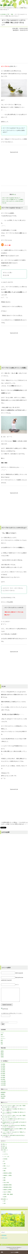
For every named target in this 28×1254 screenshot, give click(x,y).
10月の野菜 (3, 1081)
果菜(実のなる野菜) (8, 1173)
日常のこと (4, 1144)
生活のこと (4, 1146)
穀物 (4, 1180)
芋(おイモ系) (6, 1182)
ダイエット (3, 1038)
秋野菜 (2, 1055)
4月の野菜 (3, 1069)
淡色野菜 (3, 1094)
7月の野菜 (3, 1075)
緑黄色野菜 (3, 1092)
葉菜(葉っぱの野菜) (8, 1189)
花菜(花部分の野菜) (8, 1184)
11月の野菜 (3, 1083)
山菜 (4, 1163)
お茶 (4, 1201)
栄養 (2, 1034)
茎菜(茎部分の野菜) (8, 1187)
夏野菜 (2, 1053)
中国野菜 (3, 1098)
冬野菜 (2, 1056)
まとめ (4, 202)
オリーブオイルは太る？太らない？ (11, 197)
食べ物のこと (5, 1149)
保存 (2, 1042)
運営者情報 (4, 1235)
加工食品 (5, 1158)
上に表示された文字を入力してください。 (12, 1013)
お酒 (4, 1203)
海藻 (4, 1177)
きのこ (5, 1151)
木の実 (5, 1168)
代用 (2, 1043)
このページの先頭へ (14, 1252)
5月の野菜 (3, 1071)
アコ (13, 1117)
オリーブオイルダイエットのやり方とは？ (13, 201)
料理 (2, 1040)
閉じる (13, 194)
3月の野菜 (3, 1068)
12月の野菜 (3, 1085)
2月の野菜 (3, 1066)
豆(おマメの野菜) (7, 1192)
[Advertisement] (14, 47)
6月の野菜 (3, 1073)
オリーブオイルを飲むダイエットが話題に (13, 199)
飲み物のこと (5, 1199)
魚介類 (5, 1196)
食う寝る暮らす (7, 5)
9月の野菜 (3, 1079)
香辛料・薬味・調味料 (8, 1194)
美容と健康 (4, 1148)
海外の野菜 (3, 1096)
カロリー (3, 1036)
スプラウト (6, 1154)
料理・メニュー (7, 1166)
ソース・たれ (6, 1156)
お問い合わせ (4, 1238)
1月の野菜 (3, 1064)
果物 (4, 1170)
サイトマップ (5, 1244)
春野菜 (2, 1051)
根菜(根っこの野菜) (8, 1175)
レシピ (2, 1032)
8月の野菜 (3, 1077)
